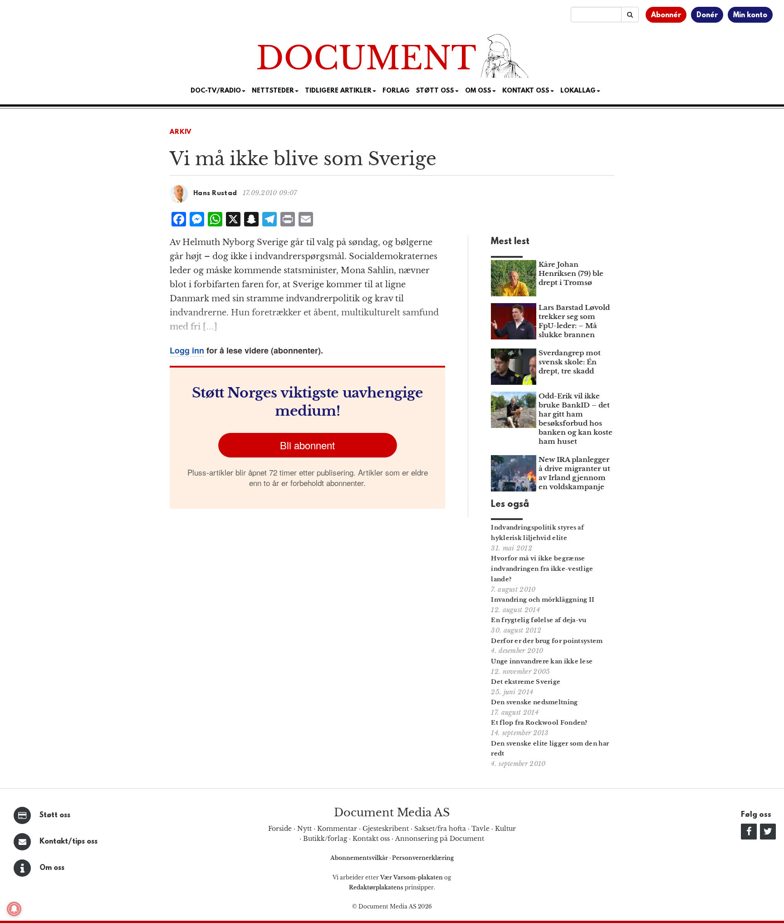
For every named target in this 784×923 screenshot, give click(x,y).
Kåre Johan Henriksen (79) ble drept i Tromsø (571, 273)
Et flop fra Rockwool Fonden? (539, 723)
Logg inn (187, 350)
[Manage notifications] (14, 909)
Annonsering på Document (439, 839)
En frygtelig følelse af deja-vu (538, 620)
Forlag (396, 91)
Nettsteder (273, 91)
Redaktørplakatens (376, 887)
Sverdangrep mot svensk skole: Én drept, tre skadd (570, 362)
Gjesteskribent (386, 829)
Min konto (750, 15)
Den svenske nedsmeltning (534, 702)
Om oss (51, 868)
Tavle (480, 829)
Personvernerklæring (423, 857)
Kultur (505, 829)
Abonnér (666, 15)
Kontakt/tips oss (68, 842)
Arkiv (180, 132)
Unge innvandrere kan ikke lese (542, 661)
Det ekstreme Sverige (525, 682)
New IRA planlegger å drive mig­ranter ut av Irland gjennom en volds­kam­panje (574, 473)
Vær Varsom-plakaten (411, 877)
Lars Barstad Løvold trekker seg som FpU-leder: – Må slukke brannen (574, 321)
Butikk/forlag (325, 839)
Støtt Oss (435, 91)
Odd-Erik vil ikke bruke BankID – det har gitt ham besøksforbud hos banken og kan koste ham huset (575, 419)
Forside (280, 829)
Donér (707, 15)
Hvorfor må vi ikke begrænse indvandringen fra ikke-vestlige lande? (542, 569)
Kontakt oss (525, 91)
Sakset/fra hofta (440, 829)
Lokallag (578, 91)
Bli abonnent (307, 445)
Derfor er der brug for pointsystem (547, 641)
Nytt (304, 829)
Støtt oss (54, 815)
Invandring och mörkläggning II (542, 600)
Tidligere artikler (338, 91)
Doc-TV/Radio (216, 91)
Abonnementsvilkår (359, 857)
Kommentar (337, 829)
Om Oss (478, 91)
